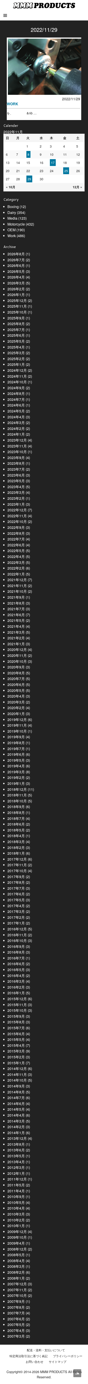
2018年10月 (17, 801)
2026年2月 (16, 288)
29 (29, 179)
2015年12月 (17, 998)
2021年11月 (17, 585)
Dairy (11, 212)
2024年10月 (17, 381)
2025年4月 (16, 347)
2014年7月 (16, 1097)
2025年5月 (16, 341)
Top (77, 1373)
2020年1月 (16, 713)
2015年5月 (16, 1039)
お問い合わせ (34, 1362)
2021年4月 (16, 626)
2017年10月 (17, 870)
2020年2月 (16, 707)
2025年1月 (16, 364)
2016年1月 (16, 992)
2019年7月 (16, 748)
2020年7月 (16, 678)
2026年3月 (16, 283)
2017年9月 (16, 876)
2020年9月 (16, 667)
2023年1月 (16, 504)
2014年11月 (17, 1074)
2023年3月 (16, 492)
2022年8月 (16, 533)
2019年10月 (17, 731)
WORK (12, 103)
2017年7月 (16, 888)
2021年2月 (16, 638)
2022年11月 (17, 515)
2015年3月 (16, 1051)
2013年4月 (16, 1161)
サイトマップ (57, 1362)
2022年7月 (16, 539)
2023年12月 (17, 440)
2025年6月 (16, 335)
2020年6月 (16, 684)
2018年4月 (16, 835)
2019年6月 (16, 754)
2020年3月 (16, 702)
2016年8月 (16, 952)
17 (53, 162)
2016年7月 (16, 958)
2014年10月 (17, 1080)
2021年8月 (16, 603)
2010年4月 (16, 1208)
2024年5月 (16, 411)
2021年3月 (16, 632)
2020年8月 (16, 673)
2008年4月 (16, 1260)
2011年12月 (17, 1179)
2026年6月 (16, 265)
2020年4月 (16, 696)
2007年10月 (17, 1295)
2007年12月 (17, 1283)
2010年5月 (16, 1202)
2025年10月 (17, 312)
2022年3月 (16, 562)
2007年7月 (16, 1313)
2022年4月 (16, 556)
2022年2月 (16, 568)
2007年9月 (16, 1301)
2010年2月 (16, 1220)
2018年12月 (17, 789)
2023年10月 (17, 451)
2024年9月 (16, 387)
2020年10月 (17, 661)
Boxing (13, 206)
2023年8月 (16, 463)
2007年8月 (16, 1307)
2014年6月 (16, 1103)
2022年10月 (17, 521)
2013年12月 (17, 1138)
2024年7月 (16, 399)
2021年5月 (16, 620)
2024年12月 (17, 370)
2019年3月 (16, 771)
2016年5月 (16, 969)
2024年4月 (16, 416)
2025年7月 (16, 329)
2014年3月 (16, 1121)
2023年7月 (16, 469)
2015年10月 (17, 1010)
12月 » (77, 187)
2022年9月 (16, 527)
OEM (11, 229)
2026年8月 (16, 253)
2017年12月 (17, 859)
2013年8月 (16, 1144)
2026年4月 (16, 277)
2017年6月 (16, 894)
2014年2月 (16, 1126)
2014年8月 (16, 1092)
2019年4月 (16, 766)
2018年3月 (16, 841)
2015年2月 (16, 1057)
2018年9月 (16, 806)
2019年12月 (17, 719)
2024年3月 (16, 422)
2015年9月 (16, 1016)
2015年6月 (16, 1033)
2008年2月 (16, 1272)
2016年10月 (17, 940)
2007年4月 (16, 1330)
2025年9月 (16, 318)
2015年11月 (17, 1004)
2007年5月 (16, 1324)
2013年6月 (16, 1150)
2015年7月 (16, 1027)
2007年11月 (17, 1289)
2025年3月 (16, 352)
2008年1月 (16, 1278)
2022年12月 (17, 509)
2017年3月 (16, 911)
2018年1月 (16, 853)
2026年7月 (16, 259)
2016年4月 (16, 975)
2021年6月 (16, 614)
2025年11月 (17, 306)
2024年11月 (17, 376)
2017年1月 (16, 923)
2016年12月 (17, 929)
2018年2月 (16, 847)
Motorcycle (16, 224)
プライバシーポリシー (67, 1356)
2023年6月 (16, 475)
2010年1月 (16, 1225)
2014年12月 (17, 1068)
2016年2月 (16, 987)
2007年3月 (16, 1336)
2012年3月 (16, 1167)
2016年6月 (16, 963)
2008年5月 (16, 1254)
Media (12, 218)
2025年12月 (17, 300)
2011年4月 (16, 1190)
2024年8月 (16, 393)
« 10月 (10, 187)
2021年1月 (16, 643)
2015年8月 (16, 1022)
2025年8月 (16, 323)
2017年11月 (17, 864)
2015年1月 (16, 1062)
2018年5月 (16, 830)
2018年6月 (16, 824)
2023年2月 (16, 498)
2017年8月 (16, 882)
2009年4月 (16, 1243)
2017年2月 (16, 917)
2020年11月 (17, 655)
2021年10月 (17, 591)
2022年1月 (16, 574)
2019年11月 (17, 725)
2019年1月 (16, 783)
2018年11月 (17, 795)
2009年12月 (17, 1231)
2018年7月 (16, 818)
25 (66, 170)
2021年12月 (17, 579)
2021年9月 (16, 597)
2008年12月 (17, 1249)
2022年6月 (16, 545)
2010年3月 (16, 1214)
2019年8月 (16, 742)
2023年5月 (16, 480)
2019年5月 (16, 760)
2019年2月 (16, 777)
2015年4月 (16, 1045)
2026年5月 (16, 271)
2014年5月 (16, 1109)
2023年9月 (16, 457)
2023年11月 (17, 446)
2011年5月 (16, 1185)
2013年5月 (16, 1155)
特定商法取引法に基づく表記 (28, 1356)
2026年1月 (16, 294)
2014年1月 (16, 1132)
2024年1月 (16, 434)
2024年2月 (16, 428)
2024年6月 (16, 405)
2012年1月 (16, 1173)
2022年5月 (16, 550)
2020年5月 (16, 690)
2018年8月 (16, 812)
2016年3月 (16, 981)
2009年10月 (17, 1237)
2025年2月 (16, 358)
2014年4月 (16, 1115)
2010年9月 (16, 1196)
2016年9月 (16, 946)
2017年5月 (16, 899)
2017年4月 (16, 905)
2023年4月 (16, 486)
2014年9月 (16, 1086)
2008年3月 (16, 1266)
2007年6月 (16, 1318)
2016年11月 (17, 934)
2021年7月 (16, 608)
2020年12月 (17, 649)
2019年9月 (16, 736)
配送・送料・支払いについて (46, 1350)
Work (11, 235)
